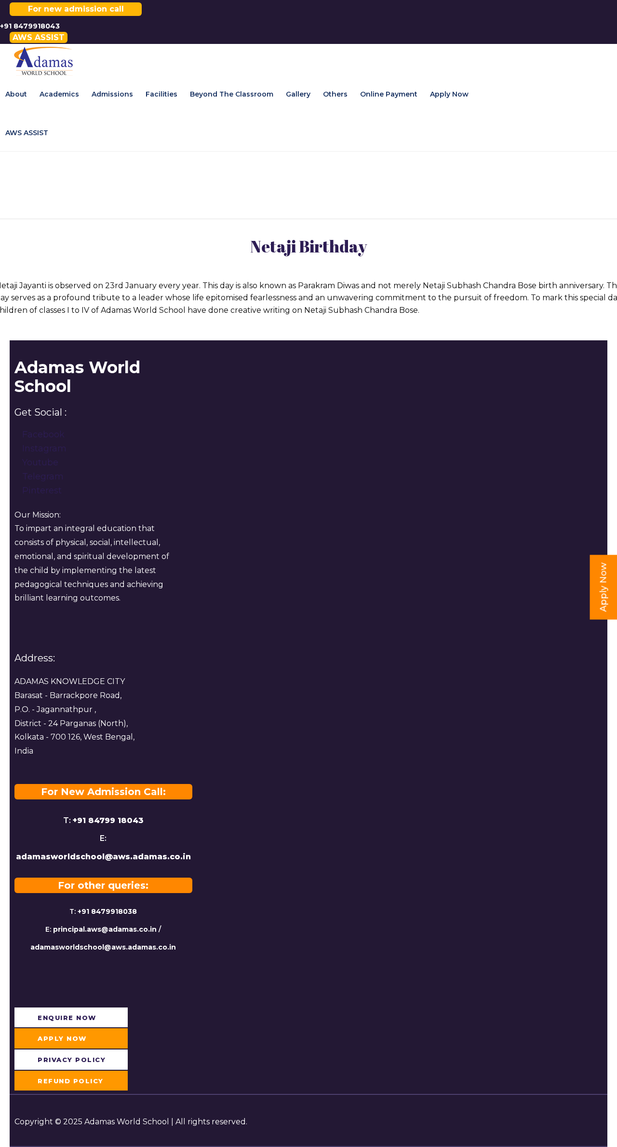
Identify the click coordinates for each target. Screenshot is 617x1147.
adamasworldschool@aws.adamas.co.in (103, 856)
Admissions (112, 94)
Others (335, 94)
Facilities (161, 94)
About (16, 94)
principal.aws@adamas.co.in (105, 929)
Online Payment (388, 94)
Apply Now (449, 94)
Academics (59, 94)
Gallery (298, 94)
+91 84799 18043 (108, 820)
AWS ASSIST (26, 132)
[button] (38, 37)
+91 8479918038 (107, 911)
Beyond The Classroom (231, 94)
